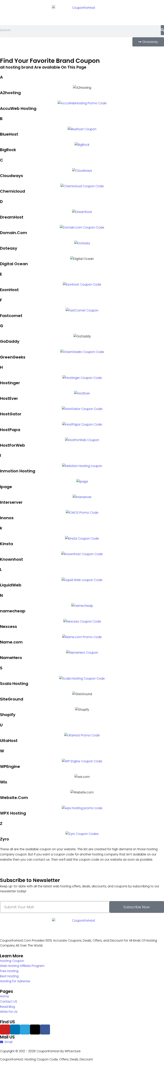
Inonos (7, 518)
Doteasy (8, 248)
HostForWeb (12, 445)
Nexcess (8, 626)
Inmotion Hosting (17, 471)
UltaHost (9, 740)
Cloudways (11, 175)
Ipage (6, 487)
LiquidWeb (10, 585)
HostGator (10, 414)
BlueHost (9, 134)
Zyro (4, 839)
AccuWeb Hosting (18, 108)
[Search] (162, 30)
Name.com (11, 642)
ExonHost (9, 290)
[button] (82, 36)
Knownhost (11, 559)
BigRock (8, 150)
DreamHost (11, 217)
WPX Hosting (13, 813)
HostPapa (10, 430)
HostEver (9, 398)
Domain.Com (13, 232)
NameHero (11, 657)
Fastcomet (11, 315)
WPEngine (10, 766)
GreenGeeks (12, 357)
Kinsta (6, 544)
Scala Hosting (14, 683)
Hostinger (10, 383)
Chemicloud (12, 191)
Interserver (11, 502)
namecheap (12, 611)
